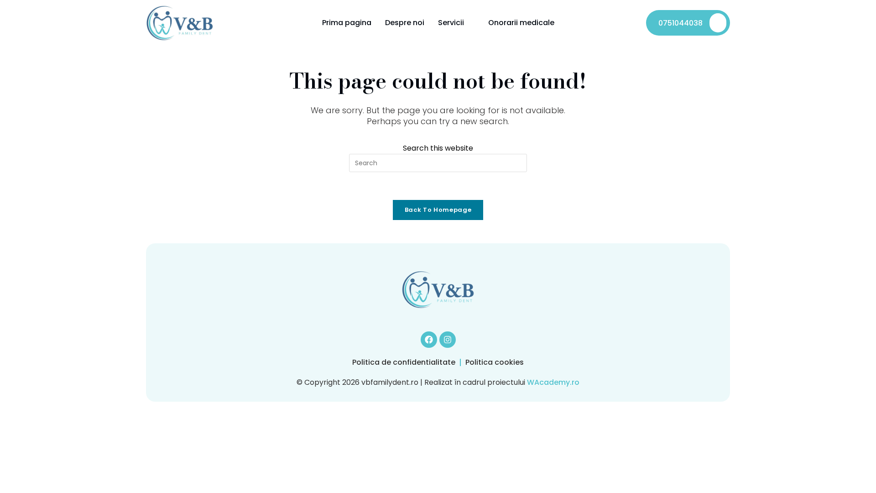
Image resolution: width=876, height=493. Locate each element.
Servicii (451, 22)
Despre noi (404, 22)
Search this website (438, 148)
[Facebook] (429, 339)
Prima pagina (346, 22)
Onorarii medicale (521, 22)
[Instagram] (447, 339)
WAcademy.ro (553, 382)
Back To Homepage (438, 209)
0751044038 (680, 23)
